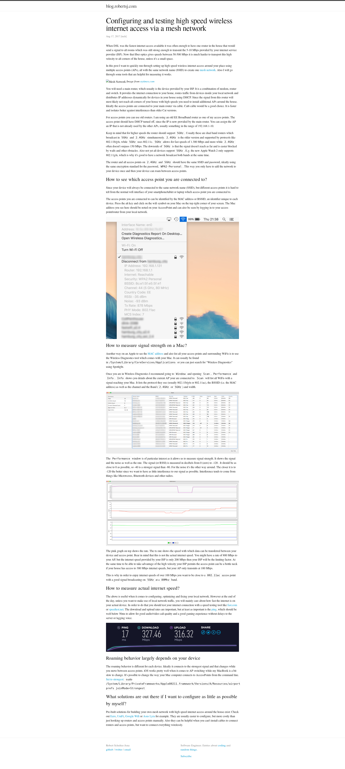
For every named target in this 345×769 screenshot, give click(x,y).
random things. (189, 749)
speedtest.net (116, 609)
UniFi (120, 716)
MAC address (155, 353)
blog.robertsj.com (121, 6)
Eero (113, 716)
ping (214, 609)
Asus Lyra (149, 716)
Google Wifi (132, 716)
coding (222, 745)
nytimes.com (147, 81)
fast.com (232, 605)
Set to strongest (114, 679)
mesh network (208, 70)
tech (124, 36)
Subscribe (186, 756)
